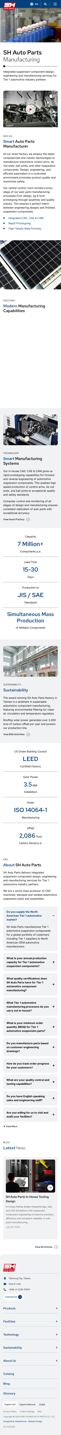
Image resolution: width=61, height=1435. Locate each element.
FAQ (39, 1411)
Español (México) (27, 1404)
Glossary (9, 1393)
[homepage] (9, 4)
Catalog (8, 1374)
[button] (45, 4)
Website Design (35, 1421)
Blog (6, 1383)
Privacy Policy (10, 1411)
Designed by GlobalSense (15, 1421)
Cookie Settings (27, 1411)
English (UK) (10, 1404)
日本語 (42, 1404)
